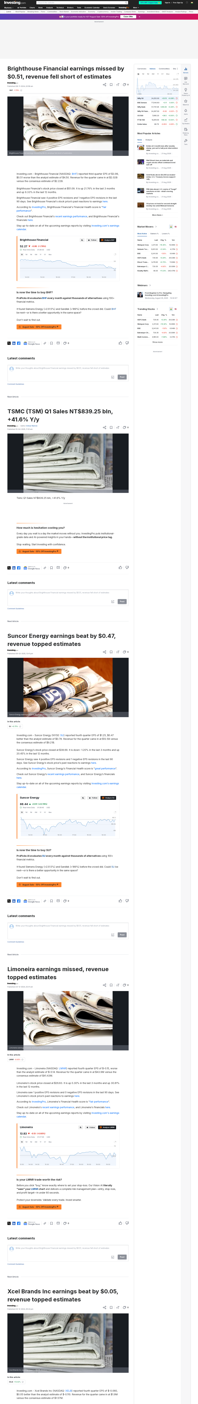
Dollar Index (142, 124)
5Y (45, 254)
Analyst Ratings (181, 12)
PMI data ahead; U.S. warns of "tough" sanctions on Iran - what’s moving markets (161, 191)
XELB (68, 1390)
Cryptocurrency (103, 12)
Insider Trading (116, 12)
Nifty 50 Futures (143, 111)
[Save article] (111, 84)
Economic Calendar (92, 8)
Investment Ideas (153, 12)
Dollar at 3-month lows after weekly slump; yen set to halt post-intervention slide (162, 148)
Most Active (142, 234)
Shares (176, 69)
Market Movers (145, 226)
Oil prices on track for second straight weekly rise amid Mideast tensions (161, 205)
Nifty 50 (140, 98)
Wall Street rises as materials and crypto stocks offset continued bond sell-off (160, 162)
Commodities (52, 12)
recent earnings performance (71, 216)
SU (62, 735)
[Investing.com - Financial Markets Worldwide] (15, 3)
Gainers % (154, 234)
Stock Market (64, 12)
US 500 (140, 116)
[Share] (104, 84)
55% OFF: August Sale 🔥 (150, 3)
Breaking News (33, 12)
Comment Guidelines (15, 384)
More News (156, 215)
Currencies (141, 69)
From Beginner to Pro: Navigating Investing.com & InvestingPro (158, 294)
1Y (40, 254)
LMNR (62, 1068)
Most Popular (20, 12)
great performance (105, 768)
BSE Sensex (142, 103)
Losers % (166, 234)
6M (36, 254)
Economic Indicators (78, 12)
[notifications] (187, 2)
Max (50, 254)
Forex (43, 12)
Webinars (142, 285)
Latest (8, 12)
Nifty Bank (141, 107)
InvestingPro (39, 207)
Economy (91, 12)
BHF (74, 173)
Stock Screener (109, 8)
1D (22, 254)
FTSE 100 (141, 120)
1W (26, 254)
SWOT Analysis (167, 12)
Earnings (141, 12)
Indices (152, 69)
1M (31, 254)
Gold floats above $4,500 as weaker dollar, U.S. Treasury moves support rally (160, 177)
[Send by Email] (58, 343)
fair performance (99, 1101)
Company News (130, 12)
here (105, 201)
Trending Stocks (146, 309)
